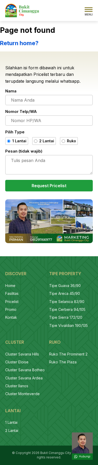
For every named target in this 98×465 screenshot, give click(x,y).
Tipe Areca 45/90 (64, 293)
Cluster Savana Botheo (25, 370)
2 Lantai (11, 430)
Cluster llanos (16, 386)
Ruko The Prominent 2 (68, 354)
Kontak (11, 317)
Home (10, 286)
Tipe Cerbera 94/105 (67, 309)
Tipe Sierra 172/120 (65, 317)
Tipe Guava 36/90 (65, 286)
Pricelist (12, 302)
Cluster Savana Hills (22, 354)
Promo (10, 309)
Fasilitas (12, 293)
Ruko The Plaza (63, 362)
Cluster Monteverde (22, 394)
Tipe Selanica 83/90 (66, 302)
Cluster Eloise (16, 362)
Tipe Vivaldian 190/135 (68, 325)
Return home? (19, 43)
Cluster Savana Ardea (24, 378)
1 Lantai (11, 422)
